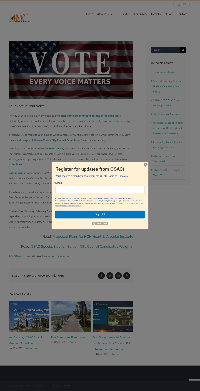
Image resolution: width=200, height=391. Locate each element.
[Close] (146, 165)
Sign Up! (100, 214)
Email (58, 183)
